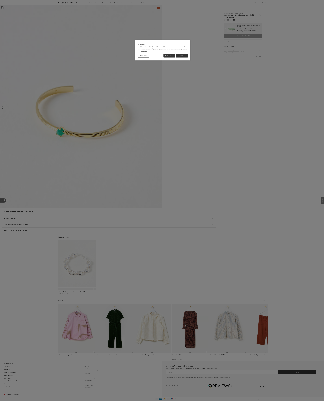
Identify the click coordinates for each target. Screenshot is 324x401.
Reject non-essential (169, 55)
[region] (162, 50)
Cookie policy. (144, 51)
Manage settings (143, 55)
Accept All (182, 55)
